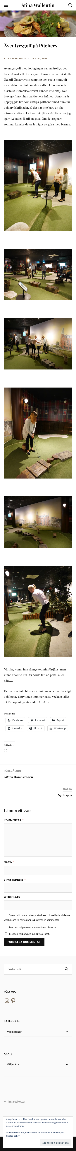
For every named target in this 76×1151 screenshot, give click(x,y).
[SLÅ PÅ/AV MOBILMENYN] (6, 5)
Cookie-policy (13, 1135)
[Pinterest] (13, 1001)
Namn (9, 862)
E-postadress (15, 879)
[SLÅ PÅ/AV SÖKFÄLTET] (70, 5)
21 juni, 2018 (39, 58)
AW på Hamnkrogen (18, 777)
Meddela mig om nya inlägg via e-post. (29, 933)
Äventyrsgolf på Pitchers (30, 45)
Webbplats (12, 897)
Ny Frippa (65, 795)
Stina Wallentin (38, 5)
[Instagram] (7, 1001)
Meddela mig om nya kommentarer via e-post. (33, 927)
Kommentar (14, 820)
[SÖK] (66, 969)
